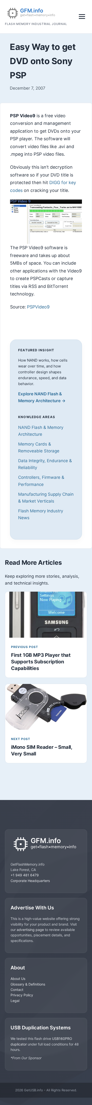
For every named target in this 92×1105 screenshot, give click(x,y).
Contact (17, 989)
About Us (18, 978)
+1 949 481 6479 (25, 875)
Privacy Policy (22, 995)
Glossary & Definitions (28, 984)
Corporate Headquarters (30, 881)
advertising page (30, 930)
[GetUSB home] (46, 844)
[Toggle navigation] (82, 16)
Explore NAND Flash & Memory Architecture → (42, 397)
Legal (15, 1001)
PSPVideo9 (38, 306)
